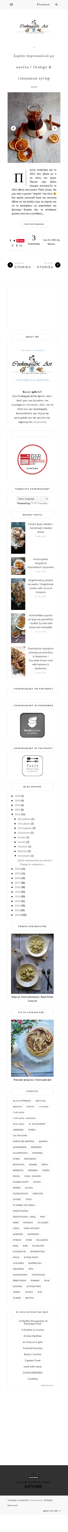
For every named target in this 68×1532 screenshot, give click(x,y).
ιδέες (15, 1246)
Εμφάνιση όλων (47, 1385)
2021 (17, 814)
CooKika (33, 1378)
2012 (17, 905)
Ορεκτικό (33, 1170)
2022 (17, 809)
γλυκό (16, 1228)
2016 (17, 887)
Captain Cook (32, 1360)
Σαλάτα (29, 1188)
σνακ (47, 1280)
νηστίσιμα (18, 1269)
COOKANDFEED (32, 1372)
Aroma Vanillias (33, 1335)
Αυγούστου (24, 832)
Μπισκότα (18, 1170)
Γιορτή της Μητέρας (23, 1141)
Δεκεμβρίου (24, 819)
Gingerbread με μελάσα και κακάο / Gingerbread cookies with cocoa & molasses (40, 586)
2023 (17, 805)
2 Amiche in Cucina (33, 1329)
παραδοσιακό (20, 1275)
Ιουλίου (22, 837)
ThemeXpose (36, 1500)
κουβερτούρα (37, 1251)
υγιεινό (17, 1298)
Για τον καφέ (20, 1136)
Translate (42, 503)
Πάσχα (16, 1176)
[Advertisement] (32, 306)
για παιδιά (42, 1222)
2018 (17, 878)
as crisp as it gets (33, 1342)
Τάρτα (28, 1199)
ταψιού (17, 1292)
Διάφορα (43, 1141)
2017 (17, 882)
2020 (17, 868)
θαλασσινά (42, 1240)
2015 (17, 891)
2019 (17, 873)
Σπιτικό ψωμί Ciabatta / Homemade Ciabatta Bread (40, 528)
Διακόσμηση (19, 1147)
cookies (44, 1107)
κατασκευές (19, 1251)
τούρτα (29, 1292)
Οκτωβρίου (24, 823)
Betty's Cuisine (32, 1354)
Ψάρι (42, 1217)
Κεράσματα (30, 1159)
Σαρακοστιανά (20, 1193)
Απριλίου (23, 846)
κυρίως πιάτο (31, 1257)
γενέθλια (28, 1222)
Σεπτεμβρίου (25, 828)
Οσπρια (46, 1170)
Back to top (50, 1511)
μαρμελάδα (35, 1263)
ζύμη (29, 1240)
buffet (30, 1107)
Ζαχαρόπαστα (20, 1153)
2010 (17, 914)
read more (40, 422)
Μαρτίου (22, 851)
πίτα (31, 1269)
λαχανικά (18, 1263)
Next (54, 128)
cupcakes (18, 1112)
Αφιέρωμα (18, 1130)
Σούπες (17, 1199)
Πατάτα (37, 1182)
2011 (17, 910)
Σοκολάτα (38, 1193)
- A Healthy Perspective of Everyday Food (32, 1322)
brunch (17, 1107)
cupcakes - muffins (24, 1118)
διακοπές (18, 1234)
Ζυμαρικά (37, 1153)
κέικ (25, 1246)
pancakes (18, 1124)
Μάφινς (33, 1164)
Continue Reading (34, 224)
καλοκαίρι (38, 1246)
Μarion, (52, 244)
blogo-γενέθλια (22, 1101)
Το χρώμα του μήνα (24, 1205)
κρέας (16, 1257)
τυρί (39, 1292)
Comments (34, 239)
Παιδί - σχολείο (32, 1176)
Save (22, 240)
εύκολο (17, 1240)
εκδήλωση (33, 1234)
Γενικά (32, 1130)
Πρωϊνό (17, 1188)
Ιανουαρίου (24, 855)
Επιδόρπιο (36, 1147)
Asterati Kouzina (32, 1348)
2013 (17, 901)
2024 (17, 800)
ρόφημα (35, 1280)
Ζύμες (16, 1159)
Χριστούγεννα (20, 1211)
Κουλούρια (19, 1164)
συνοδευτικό (34, 1286)
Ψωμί (15, 1222)
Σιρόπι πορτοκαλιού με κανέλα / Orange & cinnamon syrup (34, 67)
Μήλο (45, 1164)
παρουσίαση (38, 1275)
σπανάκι (17, 1286)
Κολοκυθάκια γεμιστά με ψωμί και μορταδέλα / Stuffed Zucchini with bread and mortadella (40, 621)
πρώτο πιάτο (19, 1280)
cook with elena (33, 1366)
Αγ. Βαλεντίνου (37, 1124)
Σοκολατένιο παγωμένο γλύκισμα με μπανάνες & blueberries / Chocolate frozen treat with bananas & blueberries (40, 658)
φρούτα (29, 1298)
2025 (17, 795)
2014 (17, 896)
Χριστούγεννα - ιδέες (24, 1217)
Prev (13, 128)
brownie (40, 1101)
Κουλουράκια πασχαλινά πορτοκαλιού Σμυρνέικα (41, 563)
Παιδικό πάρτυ (21, 1182)
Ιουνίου (22, 842)
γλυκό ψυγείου (32, 1228)
